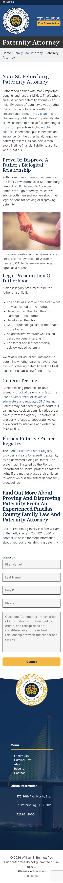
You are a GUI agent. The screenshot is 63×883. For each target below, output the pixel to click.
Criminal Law (23, 760)
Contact (19, 773)
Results (19, 768)
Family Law (21, 755)
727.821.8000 (48, 18)
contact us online (14, 538)
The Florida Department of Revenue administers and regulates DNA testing (30, 397)
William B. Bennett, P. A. (25, 186)
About (18, 764)
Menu (9, 2)
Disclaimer (31, 875)
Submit (31, 662)
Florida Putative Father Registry (30, 451)
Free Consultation (48, 23)
